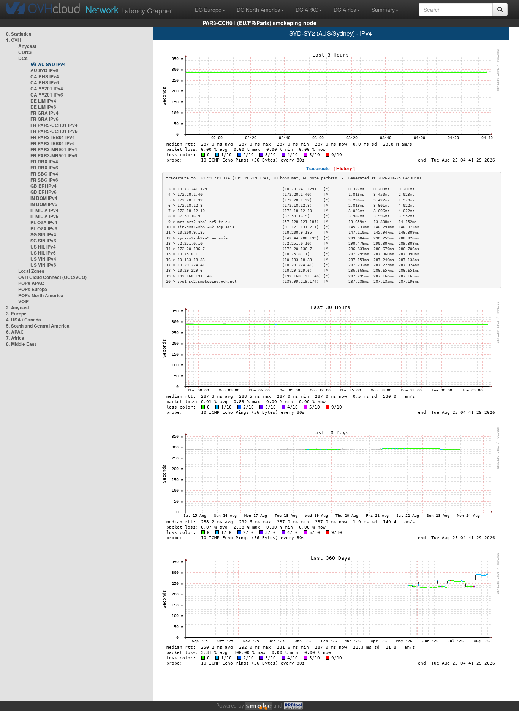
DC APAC (307, 9)
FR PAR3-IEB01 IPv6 (52, 143)
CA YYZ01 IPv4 (46, 88)
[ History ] (344, 168)
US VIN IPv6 (43, 264)
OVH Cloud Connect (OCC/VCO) (52, 277)
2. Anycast (17, 307)
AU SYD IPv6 (44, 70)
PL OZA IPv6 (43, 228)
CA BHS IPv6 (44, 82)
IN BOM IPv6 (43, 204)
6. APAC (15, 331)
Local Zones (31, 271)
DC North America (258, 9)
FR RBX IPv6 (44, 167)
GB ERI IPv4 (43, 185)
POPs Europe (32, 289)
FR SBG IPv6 (44, 179)
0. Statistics (19, 33)
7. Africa (15, 337)
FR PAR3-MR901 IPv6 (53, 155)
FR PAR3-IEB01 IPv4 (52, 137)
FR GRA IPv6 (44, 119)
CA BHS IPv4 (44, 76)
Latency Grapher (128, 9)
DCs (23, 58)
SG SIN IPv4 (43, 234)
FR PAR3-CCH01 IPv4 (54, 125)
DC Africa (345, 9)
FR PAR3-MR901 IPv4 (53, 149)
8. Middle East (21, 343)
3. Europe (16, 313)
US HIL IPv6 (43, 252)
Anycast (27, 46)
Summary (383, 9)
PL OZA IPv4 (43, 222)
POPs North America (40, 295)
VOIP (23, 301)
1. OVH (13, 39)
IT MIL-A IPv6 (44, 216)
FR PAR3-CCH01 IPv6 (54, 131)
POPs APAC (31, 283)
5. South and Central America (38, 325)
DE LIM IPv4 (43, 100)
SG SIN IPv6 (43, 240)
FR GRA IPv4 (44, 112)
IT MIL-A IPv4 (44, 210)
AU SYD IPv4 (52, 64)
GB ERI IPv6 (43, 191)
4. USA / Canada (23, 319)
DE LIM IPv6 (43, 106)
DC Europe (208, 9)
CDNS (25, 52)
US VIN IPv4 (43, 258)
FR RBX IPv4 (44, 161)
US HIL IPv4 (43, 246)
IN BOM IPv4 (43, 198)
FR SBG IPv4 (44, 173)
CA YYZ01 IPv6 (46, 94)
